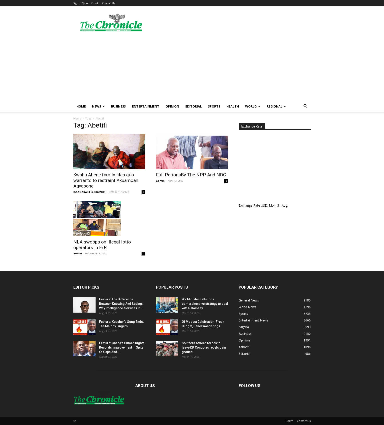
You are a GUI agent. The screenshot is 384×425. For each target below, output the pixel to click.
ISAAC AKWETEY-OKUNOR (89, 192)
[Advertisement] (192, 68)
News (96, 106)
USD (264, 205)
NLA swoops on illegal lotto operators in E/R (102, 244)
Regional (274, 106)
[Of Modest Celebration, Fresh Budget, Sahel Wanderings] (167, 327)
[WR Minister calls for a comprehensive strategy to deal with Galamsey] (167, 305)
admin (160, 180)
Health (232, 106)
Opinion (172, 106)
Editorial (193, 106)
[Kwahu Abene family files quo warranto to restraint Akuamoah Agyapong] (109, 151)
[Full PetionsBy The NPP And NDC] (192, 151)
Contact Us (108, 3)
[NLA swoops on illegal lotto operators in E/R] (109, 218)
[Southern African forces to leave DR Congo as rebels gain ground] (167, 348)
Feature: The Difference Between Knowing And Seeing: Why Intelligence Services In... (121, 303)
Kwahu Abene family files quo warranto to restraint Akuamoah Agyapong (105, 180)
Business (118, 106)
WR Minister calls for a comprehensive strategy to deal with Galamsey (205, 303)
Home (81, 106)
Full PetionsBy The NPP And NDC (191, 175)
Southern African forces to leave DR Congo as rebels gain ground (204, 347)
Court (94, 3)
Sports (214, 106)
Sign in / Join (80, 3)
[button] (305, 107)
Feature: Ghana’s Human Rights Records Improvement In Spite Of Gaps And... (121, 347)
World (251, 106)
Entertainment (145, 106)
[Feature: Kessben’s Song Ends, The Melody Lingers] (84, 327)
